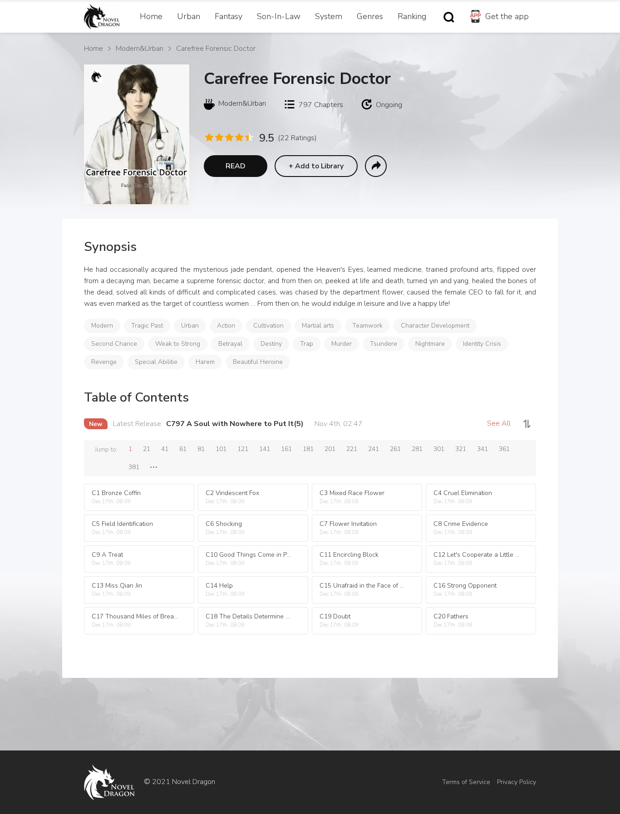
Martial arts (318, 325)
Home (151, 16)
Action (226, 325)
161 (286, 449)
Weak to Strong (177, 343)
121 (242, 449)
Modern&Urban (139, 49)
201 (330, 449)
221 (351, 449)
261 (395, 449)
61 (183, 449)
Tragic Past (147, 325)
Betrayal (230, 343)
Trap (306, 343)
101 (221, 449)
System (328, 16)
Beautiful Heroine (258, 362)
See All (499, 423)
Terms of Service (466, 782)
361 (504, 449)
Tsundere (383, 343)
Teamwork (367, 325)
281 (417, 449)
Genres (370, 16)
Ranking (412, 16)
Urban (188, 16)
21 (146, 449)
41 (164, 449)
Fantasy (228, 16)
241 (373, 449)
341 (482, 449)
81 (201, 449)
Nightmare (430, 343)
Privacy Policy (516, 782)
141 (264, 449)
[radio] (209, 137)
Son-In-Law (278, 16)
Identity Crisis (482, 343)
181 (308, 449)
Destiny (271, 343)
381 (133, 467)
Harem (205, 362)
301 (438, 449)
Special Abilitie (156, 362)
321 (460, 449)
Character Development (435, 325)
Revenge (104, 362)
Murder (341, 343)
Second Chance (114, 343)
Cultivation (268, 325)
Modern (102, 325)
